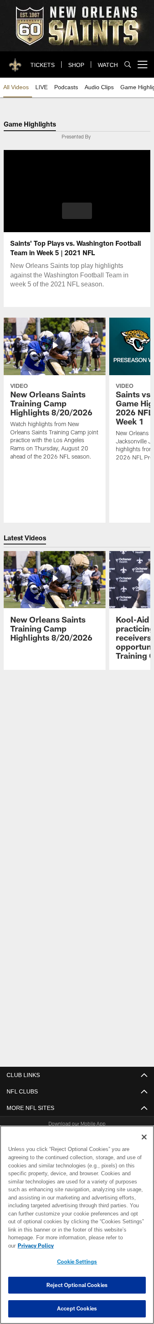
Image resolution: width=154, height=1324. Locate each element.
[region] (77, 1229)
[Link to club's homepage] (16, 61)
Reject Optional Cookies (77, 1285)
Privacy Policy (99, 1245)
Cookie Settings (77, 1261)
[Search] (127, 64)
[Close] (144, 1145)
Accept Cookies (77, 1308)
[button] (77, 211)
